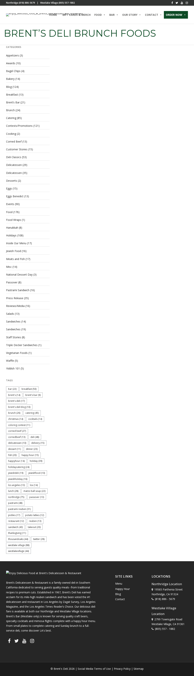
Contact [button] (151, 15)
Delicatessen (14, 165)
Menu (118, 583)
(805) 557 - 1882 (165, 629)
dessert (14, 449)
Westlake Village (18, 545)
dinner (32, 449)
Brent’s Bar (13, 102)
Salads (10, 313)
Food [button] (98, 15)
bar (12, 389)
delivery (37, 443)
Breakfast (12, 94)
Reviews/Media (15, 306)
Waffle (10, 360)
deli (35, 437)
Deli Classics (13, 157)
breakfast (29, 389)
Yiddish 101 (13, 368)
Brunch (10, 110)
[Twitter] (177, 3)
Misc (9, 267)
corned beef (17, 431)
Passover (11, 282)
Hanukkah (12, 227)
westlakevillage (18, 551)
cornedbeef (16, 437)
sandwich (15, 527)
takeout (34, 527)
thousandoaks (18, 539)
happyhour (16, 461)
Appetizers (12, 55)
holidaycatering (18, 467)
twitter (39, 539)
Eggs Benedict (14, 196)
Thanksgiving (17, 533)
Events (10, 204)
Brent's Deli (16, 401)
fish (12, 455)
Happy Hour (30, 455)
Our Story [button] (129, 15)
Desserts (11, 180)
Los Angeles (16, 485)
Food (9, 212)
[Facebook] (172, 3)
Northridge (16, 497)
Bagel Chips (13, 71)
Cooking (11, 134)
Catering (11, 118)
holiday (36, 461)
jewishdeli (15, 473)
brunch (14, 412)
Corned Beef (14, 141)
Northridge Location (167, 584)
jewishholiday (17, 479)
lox (34, 485)
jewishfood (36, 473)
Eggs (9, 188)
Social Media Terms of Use (94, 668)
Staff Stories (13, 337)
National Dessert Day (19, 274)
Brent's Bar (33, 395)
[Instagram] (187, 3)
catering (32, 412)
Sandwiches (13, 321)
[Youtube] (182, 3)
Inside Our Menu (16, 243)
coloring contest (19, 425)
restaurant (16, 521)
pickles (14, 515)
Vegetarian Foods (17, 353)
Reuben (35, 521)
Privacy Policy (122, 668)
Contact (120, 599)
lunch (13, 491)
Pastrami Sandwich (17, 290)
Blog (9, 87)
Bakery (10, 79)
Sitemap (139, 668)
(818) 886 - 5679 (165, 599)
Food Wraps (13, 220)
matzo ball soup (34, 491)
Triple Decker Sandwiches (22, 345)
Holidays (11, 235)
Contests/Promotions (19, 126)
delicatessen (17, 443)
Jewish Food (13, 251)
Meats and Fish (15, 259)
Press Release (14, 298)
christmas (15, 419)
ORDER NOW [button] (174, 15)
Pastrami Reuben (19, 509)
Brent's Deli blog (19, 407)
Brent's (14, 395)
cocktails (35, 419)
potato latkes (34, 515)
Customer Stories (16, 149)
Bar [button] (112, 15)
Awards (10, 63)
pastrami (15, 503)
